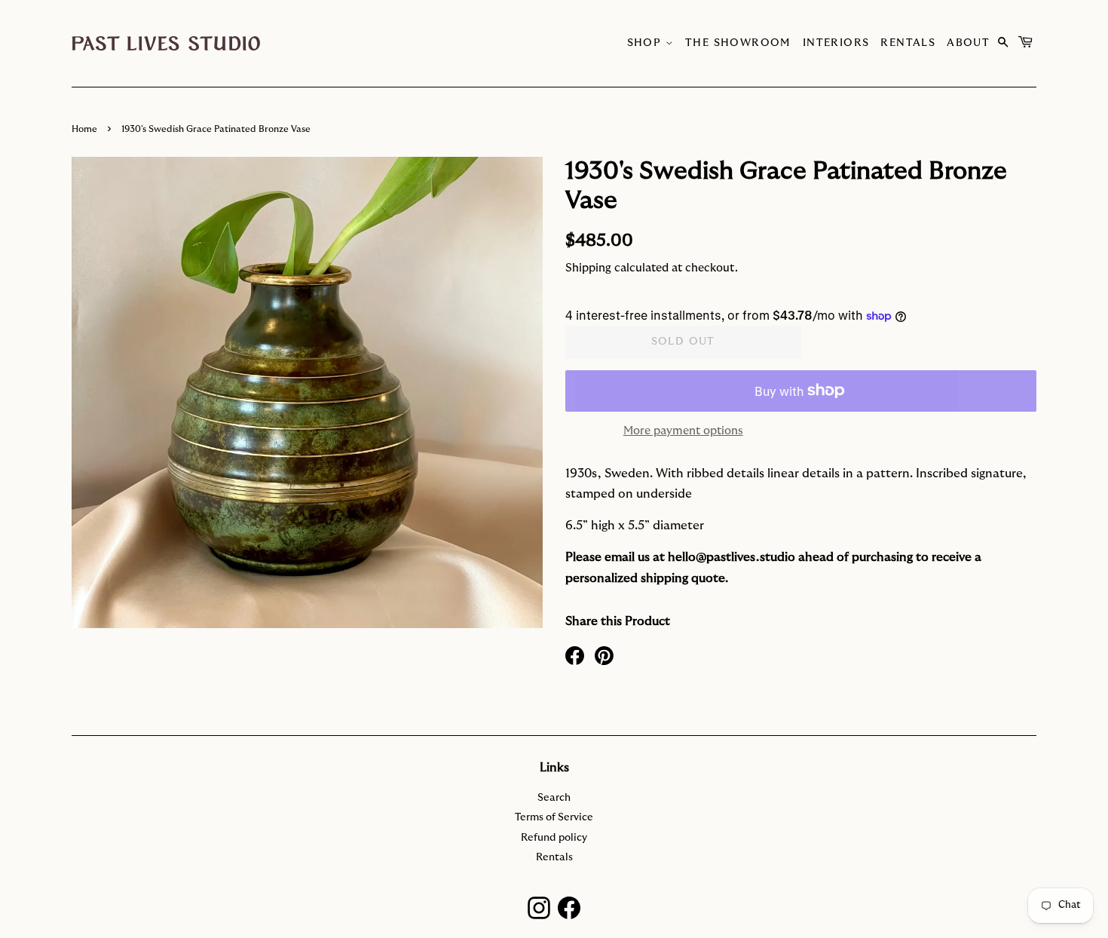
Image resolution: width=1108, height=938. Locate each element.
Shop (646, 43)
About (968, 43)
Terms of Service (554, 817)
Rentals (907, 43)
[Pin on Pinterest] (604, 654)
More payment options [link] (683, 431)
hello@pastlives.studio (731, 557)
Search (554, 797)
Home (84, 128)
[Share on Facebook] (574, 654)
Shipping (588, 268)
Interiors (836, 43)
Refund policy (554, 837)
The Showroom (738, 43)
